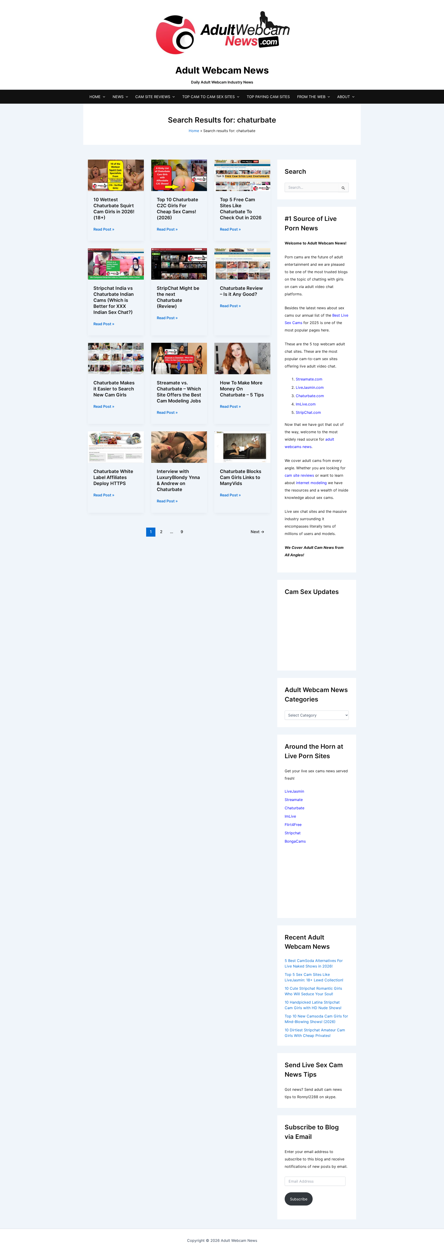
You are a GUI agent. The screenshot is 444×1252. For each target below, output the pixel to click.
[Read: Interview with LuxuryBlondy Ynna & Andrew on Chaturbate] (179, 447)
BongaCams (295, 841)
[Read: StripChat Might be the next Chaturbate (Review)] (179, 263)
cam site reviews (299, 475)
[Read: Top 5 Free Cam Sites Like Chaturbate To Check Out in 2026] (242, 175)
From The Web (311, 96)
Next (257, 531)
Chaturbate (294, 808)
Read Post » (103, 229)
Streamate (294, 799)
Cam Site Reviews (152, 96)
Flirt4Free (293, 824)
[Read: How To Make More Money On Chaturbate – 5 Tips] (242, 358)
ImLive (290, 816)
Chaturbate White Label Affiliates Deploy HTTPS (113, 477)
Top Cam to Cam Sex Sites (208, 96)
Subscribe (298, 1199)
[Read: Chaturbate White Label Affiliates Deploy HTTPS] (116, 447)
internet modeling (311, 482)
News (118, 96)
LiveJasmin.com (310, 387)
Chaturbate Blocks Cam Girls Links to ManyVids (240, 477)
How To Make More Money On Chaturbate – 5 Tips (242, 389)
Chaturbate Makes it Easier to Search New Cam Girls (114, 389)
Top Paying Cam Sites (268, 96)
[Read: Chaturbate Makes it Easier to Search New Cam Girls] (116, 358)
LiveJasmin (294, 791)
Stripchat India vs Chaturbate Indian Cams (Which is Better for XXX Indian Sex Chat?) (113, 300)
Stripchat (293, 833)
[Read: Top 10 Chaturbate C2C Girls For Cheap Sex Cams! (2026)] (179, 175)
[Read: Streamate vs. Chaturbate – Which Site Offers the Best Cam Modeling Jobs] (179, 358)
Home (95, 96)
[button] (103, 97)
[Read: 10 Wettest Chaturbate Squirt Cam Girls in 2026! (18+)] (116, 175)
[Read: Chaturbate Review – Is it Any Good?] (242, 263)
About (343, 96)
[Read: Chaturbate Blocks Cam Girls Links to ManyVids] (242, 447)
